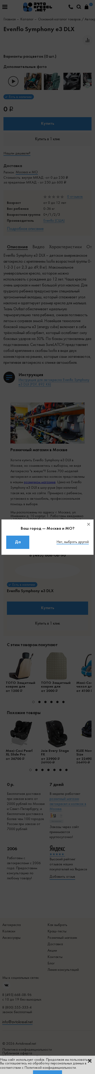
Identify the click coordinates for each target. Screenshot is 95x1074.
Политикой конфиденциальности (50, 1068)
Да (18, 542)
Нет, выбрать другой (72, 542)
